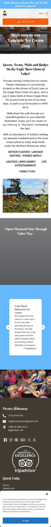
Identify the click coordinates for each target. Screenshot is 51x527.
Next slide (42, 327)
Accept (25, 520)
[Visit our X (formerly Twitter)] (29, 440)
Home (6, 485)
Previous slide (8, 327)
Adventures (9, 488)
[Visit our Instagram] (11, 440)
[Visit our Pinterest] (16, 440)
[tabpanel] (25, 196)
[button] (47, 494)
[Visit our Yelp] (34, 440)
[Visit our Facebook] (5, 440)
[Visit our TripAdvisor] (22, 440)
